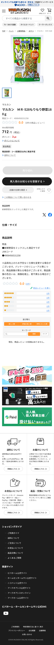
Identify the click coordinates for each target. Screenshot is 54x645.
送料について (10, 155)
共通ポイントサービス (27, 3)
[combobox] (23, 18)
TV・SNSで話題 (10, 24)
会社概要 (32, 630)
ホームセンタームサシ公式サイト (22, 578)
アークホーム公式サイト (18, 597)
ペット (11, 31)
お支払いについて (15, 547)
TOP (3, 31)
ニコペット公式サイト (17, 583)
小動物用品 (21, 31)
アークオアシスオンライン (19, 592)
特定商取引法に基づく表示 (33, 626)
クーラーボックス (45, 24)
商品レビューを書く (42, 288)
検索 (34, 334)
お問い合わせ (27, 634)
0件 (27, 283)
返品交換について (15, 552)
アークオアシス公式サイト (19, 588)
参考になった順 (42, 324)
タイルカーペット (27, 24)
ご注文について (14, 543)
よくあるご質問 (14, 557)
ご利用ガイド (13, 533)
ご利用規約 (15, 626)
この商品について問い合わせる (17, 197)
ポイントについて (12, 140)
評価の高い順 (26, 324)
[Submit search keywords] (48, 18)
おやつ (31, 31)
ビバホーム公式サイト (17, 573)
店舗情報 (42, 630)
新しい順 (12, 324)
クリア (45, 334)
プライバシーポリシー (16, 630)
